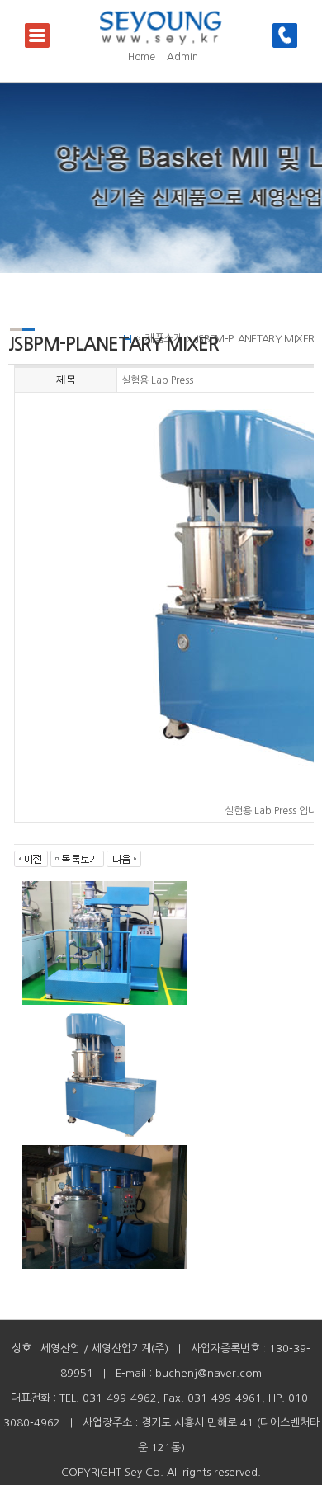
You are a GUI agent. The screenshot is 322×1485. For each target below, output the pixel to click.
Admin (182, 57)
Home (141, 57)
